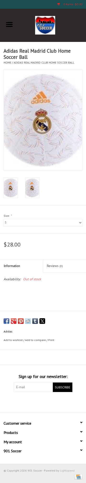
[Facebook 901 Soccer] (17, 402)
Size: (7, 215)
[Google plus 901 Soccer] (34, 402)
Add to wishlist (13, 340)
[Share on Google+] (13, 321)
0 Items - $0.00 (72, 4)
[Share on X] (42, 321)
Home (7, 62)
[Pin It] (21, 321)
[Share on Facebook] (6, 321)
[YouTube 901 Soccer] (51, 402)
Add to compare (36, 340)
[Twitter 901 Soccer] (26, 402)
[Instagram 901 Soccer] (69, 402)
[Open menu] (9, 24)
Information (12, 266)
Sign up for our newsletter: (43, 376)
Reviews (55, 266)
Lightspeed (67, 470)
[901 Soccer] (52, 25)
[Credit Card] (77, 476)
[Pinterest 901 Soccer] (43, 402)
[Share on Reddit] (28, 321)
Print (51, 340)
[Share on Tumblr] (35, 321)
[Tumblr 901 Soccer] (60, 402)
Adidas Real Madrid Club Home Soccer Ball (44, 62)
